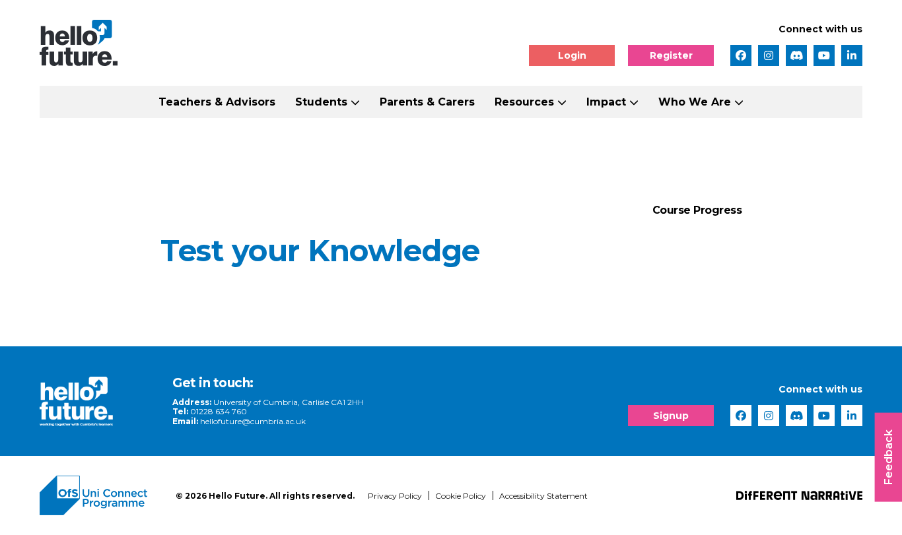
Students (321, 102)
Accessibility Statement (543, 496)
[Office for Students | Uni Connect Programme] (98, 495)
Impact (606, 102)
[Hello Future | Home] (79, 43)
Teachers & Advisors (216, 102)
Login (572, 55)
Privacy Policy (395, 496)
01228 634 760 (218, 411)
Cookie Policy (460, 496)
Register (671, 55)
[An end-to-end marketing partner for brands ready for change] (799, 495)
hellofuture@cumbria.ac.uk (253, 421)
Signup (671, 416)
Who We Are (694, 102)
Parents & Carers (427, 102)
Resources (524, 102)
